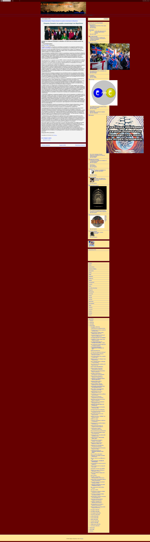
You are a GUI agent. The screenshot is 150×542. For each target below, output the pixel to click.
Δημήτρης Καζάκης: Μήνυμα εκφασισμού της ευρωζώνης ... (97, 384)
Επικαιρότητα (91, 282)
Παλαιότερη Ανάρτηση (80, 145)
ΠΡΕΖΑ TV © (92, 169)
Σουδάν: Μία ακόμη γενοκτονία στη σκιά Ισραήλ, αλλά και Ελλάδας (100, 32)
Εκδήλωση (91, 278)
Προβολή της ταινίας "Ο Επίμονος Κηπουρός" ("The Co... (97, 471)
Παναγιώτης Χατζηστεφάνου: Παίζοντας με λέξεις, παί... (96, 443)
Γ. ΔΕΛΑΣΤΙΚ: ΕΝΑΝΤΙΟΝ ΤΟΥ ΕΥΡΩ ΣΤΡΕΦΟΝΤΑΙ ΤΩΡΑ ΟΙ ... (98, 485)
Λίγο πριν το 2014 (94, 489)
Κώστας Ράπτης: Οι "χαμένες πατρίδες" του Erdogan (96, 441)
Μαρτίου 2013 (94, 522)
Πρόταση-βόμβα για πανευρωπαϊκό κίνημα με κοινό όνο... (98, 507)
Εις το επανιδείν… (93, 165)
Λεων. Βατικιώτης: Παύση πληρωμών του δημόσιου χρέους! (98, 345)
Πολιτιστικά (91, 301)
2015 (91, 322)
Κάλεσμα (57, 15)
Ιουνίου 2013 (93, 517)
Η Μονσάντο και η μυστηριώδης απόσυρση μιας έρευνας (97, 446)
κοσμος (90, 311)
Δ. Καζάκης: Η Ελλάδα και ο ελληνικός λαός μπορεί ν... (96, 502)
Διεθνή (90, 272)
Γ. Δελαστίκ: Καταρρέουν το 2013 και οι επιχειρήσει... (98, 421)
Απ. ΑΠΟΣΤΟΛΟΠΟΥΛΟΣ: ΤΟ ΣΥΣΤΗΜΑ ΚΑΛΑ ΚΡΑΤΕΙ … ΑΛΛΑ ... (98, 342)
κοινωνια (90, 309)
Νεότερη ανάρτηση (46, 145)
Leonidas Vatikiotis (94, 42)
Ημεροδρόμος (93, 24)
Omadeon (92, 115)
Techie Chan (92, 110)
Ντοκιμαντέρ (91, 291)
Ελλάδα (90, 280)
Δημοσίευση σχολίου (47, 139)
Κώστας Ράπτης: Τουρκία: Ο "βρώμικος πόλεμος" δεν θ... (97, 376)
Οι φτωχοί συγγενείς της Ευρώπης (97, 409)
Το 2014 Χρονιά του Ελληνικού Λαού (98, 328)
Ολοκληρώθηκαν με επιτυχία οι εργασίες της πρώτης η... (97, 505)
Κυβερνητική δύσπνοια (95, 350)
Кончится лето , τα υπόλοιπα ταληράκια (97, 111)
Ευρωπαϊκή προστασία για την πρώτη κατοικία (97, 414)
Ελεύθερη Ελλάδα (93, 231)
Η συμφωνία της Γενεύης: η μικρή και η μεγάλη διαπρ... (98, 330)
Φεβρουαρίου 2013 (95, 524)
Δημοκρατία (91, 270)
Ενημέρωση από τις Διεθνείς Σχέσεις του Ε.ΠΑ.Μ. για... (98, 424)
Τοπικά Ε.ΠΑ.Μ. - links (75, 15)
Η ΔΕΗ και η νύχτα (94, 418)
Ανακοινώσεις (91, 266)
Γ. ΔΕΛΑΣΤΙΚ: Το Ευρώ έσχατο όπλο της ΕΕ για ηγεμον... (98, 340)
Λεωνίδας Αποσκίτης (93, 288)
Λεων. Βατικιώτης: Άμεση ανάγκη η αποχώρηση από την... (98, 412)
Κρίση (90, 286)
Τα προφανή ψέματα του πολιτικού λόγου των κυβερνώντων (98, 336)
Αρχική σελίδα (62, 145)
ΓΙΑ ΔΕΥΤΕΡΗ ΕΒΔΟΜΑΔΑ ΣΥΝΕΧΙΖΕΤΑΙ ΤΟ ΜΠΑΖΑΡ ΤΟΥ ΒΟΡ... (97, 348)
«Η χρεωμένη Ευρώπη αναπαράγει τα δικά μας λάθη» (98, 407)
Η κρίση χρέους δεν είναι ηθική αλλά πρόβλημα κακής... (98, 435)
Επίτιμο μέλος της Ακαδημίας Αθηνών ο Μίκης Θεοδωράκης (98, 480)
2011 (91, 529)
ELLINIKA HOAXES (93, 36)
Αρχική (43, 15)
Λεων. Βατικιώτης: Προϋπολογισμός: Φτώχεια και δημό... (98, 448)
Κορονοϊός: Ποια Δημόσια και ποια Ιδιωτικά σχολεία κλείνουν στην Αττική (100, 179)
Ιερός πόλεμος (94, 475)
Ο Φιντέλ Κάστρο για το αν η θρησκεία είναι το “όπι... (96, 392)
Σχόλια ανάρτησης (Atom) (65, 148)
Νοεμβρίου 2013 (94, 509)
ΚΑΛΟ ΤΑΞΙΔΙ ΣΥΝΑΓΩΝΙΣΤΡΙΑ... (97, 366)
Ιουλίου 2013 (93, 516)
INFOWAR (92, 30)
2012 (91, 527)
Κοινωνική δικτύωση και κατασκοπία (98, 430)
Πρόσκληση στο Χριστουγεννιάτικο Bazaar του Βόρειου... (98, 371)
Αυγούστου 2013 (94, 514)
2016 (91, 320)
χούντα (90, 314)
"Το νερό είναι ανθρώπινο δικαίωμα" (98, 352)
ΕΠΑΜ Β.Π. (91, 276)
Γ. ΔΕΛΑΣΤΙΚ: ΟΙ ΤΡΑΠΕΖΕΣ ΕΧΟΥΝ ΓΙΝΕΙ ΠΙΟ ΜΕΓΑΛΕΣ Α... (98, 379)
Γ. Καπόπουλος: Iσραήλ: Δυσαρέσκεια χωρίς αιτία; (96, 429)
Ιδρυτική (63, 15)
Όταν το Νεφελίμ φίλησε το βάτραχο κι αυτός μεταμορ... (98, 362)
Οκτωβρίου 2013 (94, 511)
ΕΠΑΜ (90, 274)
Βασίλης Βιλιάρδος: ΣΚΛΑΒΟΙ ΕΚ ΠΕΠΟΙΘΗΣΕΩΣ (97, 461)
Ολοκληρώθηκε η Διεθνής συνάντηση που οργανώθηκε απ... (98, 497)
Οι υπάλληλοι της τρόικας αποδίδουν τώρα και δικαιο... (98, 395)
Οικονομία (91, 293)
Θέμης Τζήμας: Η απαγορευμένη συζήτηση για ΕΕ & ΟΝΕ (97, 389)
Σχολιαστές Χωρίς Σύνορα (95, 214)
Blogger (81, 538)
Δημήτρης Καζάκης (92, 268)
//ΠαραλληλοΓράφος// (94, 185)
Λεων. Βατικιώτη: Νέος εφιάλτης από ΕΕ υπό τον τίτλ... (98, 365)
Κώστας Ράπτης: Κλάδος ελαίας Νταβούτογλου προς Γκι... (97, 333)
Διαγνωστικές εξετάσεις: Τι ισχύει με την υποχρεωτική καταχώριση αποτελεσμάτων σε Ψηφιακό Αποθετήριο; (98, 38)
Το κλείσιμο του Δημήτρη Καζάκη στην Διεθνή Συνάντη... (97, 494)
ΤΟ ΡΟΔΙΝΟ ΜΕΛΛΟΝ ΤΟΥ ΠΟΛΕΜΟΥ (98, 337)
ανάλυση (90, 307)
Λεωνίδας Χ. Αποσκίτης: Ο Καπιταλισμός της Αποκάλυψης (97, 374)
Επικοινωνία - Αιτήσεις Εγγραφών (87, 15)
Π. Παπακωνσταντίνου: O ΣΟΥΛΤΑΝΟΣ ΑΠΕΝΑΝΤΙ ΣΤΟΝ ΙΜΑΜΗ (97, 451)
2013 (91, 325)
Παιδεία (90, 295)
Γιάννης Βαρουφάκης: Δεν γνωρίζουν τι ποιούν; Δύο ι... (98, 357)
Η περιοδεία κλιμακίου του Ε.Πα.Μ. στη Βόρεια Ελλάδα (98, 482)
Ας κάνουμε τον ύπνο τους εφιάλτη (98, 468)
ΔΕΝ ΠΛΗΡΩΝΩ (93, 177)
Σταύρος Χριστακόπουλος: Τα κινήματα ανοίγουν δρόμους (97, 426)
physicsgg (92, 79)
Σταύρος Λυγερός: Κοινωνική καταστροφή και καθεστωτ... (97, 369)
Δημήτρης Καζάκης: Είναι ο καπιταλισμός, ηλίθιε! (96, 382)
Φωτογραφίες (91, 303)
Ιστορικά (90, 284)
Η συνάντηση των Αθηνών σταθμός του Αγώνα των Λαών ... (98, 492)
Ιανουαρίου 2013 (94, 525)
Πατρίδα (90, 297)
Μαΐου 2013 (93, 519)
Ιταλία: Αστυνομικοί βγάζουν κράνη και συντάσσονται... (98, 433)
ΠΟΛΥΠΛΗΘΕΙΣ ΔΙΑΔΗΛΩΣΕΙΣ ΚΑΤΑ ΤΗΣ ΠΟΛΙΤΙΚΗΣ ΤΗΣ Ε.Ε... (98, 387)
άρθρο (90, 305)
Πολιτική (90, 299)
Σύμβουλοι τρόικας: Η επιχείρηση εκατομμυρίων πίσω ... (97, 402)
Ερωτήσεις (68, 15)
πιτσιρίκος (92, 75)
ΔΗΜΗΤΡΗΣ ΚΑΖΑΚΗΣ (94, 159)
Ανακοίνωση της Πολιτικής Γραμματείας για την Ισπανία (97, 397)
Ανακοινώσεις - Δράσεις (50, 15)
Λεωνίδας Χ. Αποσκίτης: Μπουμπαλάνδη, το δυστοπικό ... (98, 477)
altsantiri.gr (92, 164)
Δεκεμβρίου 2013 (94, 326)
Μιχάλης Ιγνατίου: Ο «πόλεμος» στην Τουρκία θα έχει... (98, 359)
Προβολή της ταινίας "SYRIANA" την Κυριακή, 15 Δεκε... (98, 417)
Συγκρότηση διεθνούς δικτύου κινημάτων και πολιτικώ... (97, 500)
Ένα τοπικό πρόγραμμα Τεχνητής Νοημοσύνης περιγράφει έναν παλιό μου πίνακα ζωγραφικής (97, 155)
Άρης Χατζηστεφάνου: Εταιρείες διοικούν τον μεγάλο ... (97, 354)
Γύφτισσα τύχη (93, 76)
